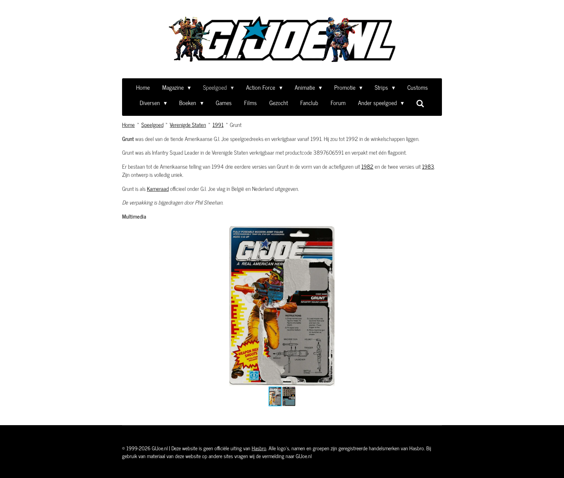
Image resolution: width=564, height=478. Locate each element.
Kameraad (158, 188)
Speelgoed (152, 124)
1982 (367, 166)
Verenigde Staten (188, 124)
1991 (218, 124)
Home (128, 124)
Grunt (236, 124)
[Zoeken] (420, 103)
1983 (428, 166)
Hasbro (259, 448)
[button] (436, 232)
